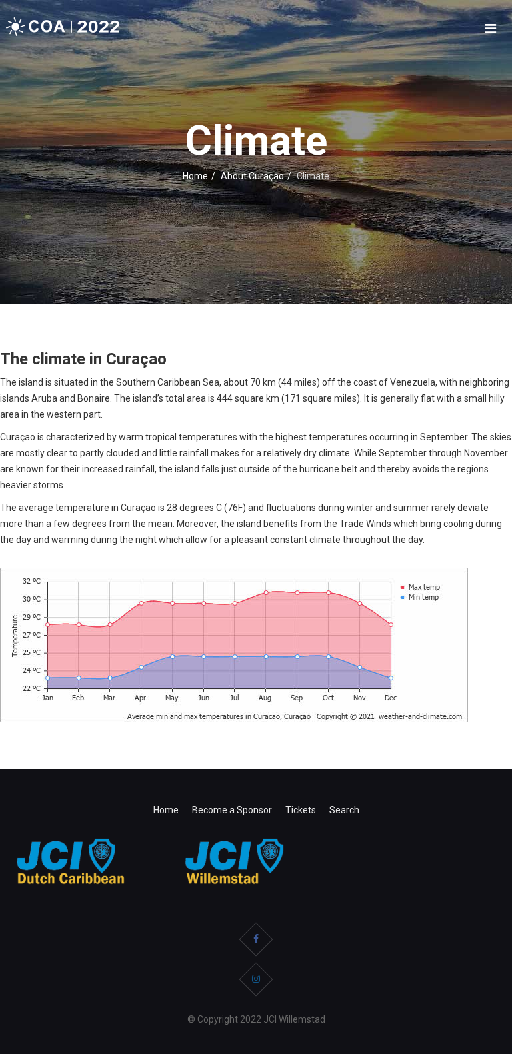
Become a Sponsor (232, 810)
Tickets (300, 810)
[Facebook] (256, 939)
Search (344, 810)
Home (195, 176)
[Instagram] (256, 979)
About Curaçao (252, 176)
